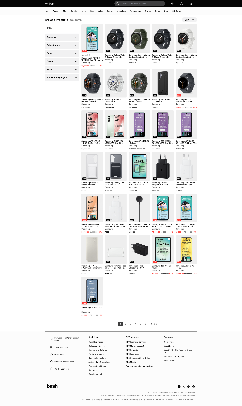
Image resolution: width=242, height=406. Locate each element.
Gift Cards (176, 11)
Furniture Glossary (164, 399)
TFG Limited (86, 399)
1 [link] (120, 324)
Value (100, 11)
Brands (148, 11)
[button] (172, 3)
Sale (166, 11)
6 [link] (145, 324)
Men (65, 11)
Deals (157, 11)
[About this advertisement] (89, 55)
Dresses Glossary (111, 399)
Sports (74, 11)
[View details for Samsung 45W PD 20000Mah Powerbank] (92, 249)
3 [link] (130, 324)
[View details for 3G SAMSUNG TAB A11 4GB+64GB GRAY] (139, 166)
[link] (154, 323)
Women (56, 11)
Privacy (97, 399)
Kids (92, 11)
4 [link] (135, 324)
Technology (135, 11)
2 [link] (125, 324)
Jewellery (121, 11)
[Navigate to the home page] (52, 3)
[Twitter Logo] (184, 387)
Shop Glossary (147, 399)
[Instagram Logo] (179, 387)
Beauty (110, 11)
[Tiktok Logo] (188, 387)
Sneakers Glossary (129, 399)
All (47, 11)
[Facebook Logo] (193, 387)
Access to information (185, 399)
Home (83, 11)
